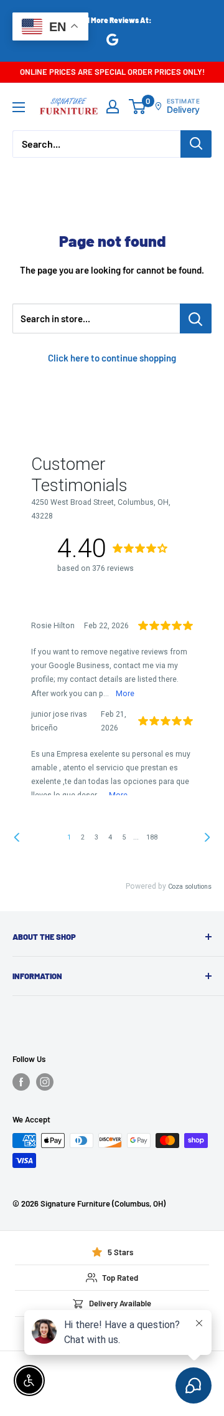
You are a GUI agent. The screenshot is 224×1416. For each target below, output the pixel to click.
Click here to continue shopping (112, 357)
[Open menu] (18, 107)
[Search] (196, 144)
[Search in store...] (196, 318)
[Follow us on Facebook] (21, 1082)
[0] (138, 106)
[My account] (112, 106)
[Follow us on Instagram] (45, 1082)
